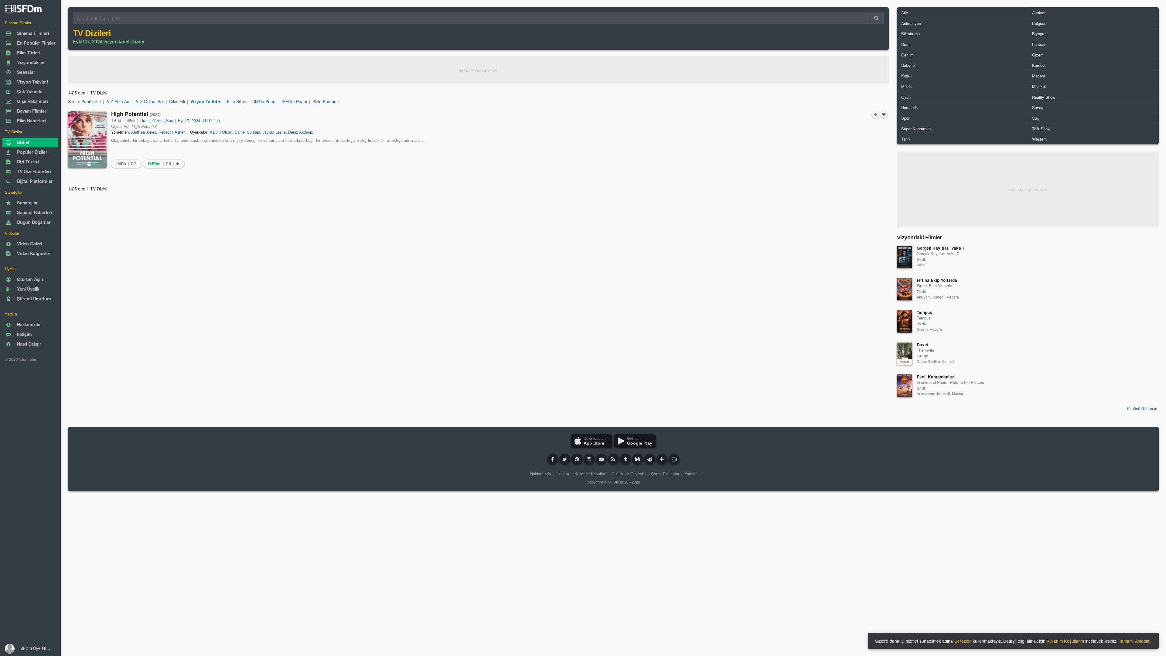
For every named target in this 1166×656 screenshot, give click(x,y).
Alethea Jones (143, 132)
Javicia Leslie (274, 132)
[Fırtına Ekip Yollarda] (904, 289)
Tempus (924, 312)
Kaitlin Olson (221, 132)
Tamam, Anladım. (1135, 641)
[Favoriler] (884, 114)
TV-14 (116, 120)
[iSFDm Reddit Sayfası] (649, 459)
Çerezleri (963, 641)
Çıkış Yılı (177, 101)
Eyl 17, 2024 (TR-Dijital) (199, 120)
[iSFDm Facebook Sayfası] (552, 459)
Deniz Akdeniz (300, 132)
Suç (169, 120)
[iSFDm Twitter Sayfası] (564, 459)
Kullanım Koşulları (590, 474)
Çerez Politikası (665, 474)
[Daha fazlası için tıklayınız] (661, 459)
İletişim (562, 474)
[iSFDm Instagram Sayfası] (589, 459)
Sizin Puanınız (325, 101)
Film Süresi (237, 101)
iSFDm (613, 482)
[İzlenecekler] (875, 114)
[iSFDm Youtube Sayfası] (601, 459)
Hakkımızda (540, 474)
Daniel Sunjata (247, 132)
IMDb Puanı (265, 101)
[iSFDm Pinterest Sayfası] (576, 459)
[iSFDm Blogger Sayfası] (613, 459)
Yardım (690, 474)
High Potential (136, 114)
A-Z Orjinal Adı (149, 101)
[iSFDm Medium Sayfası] (637, 459)
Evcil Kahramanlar (935, 377)
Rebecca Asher (172, 132)
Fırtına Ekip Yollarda (937, 280)
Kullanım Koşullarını (1065, 641)
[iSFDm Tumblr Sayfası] (625, 459)
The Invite (925, 350)
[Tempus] (904, 321)
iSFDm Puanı (294, 101)
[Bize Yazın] (674, 459)
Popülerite (91, 101)
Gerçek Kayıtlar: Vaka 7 (941, 248)
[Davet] (904, 353)
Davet (923, 344)
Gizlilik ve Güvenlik (629, 474)
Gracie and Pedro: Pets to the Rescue (950, 382)
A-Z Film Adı (118, 101)
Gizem (158, 120)
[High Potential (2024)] (87, 139)
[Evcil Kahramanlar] (904, 385)
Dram (145, 120)
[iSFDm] (23, 8)
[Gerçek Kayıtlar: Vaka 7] (904, 257)
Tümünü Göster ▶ (1141, 408)
